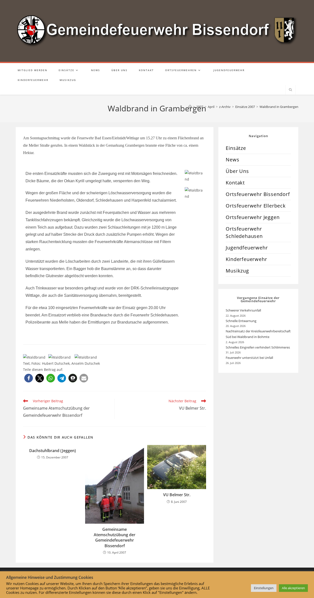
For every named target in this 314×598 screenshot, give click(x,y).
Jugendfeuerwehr (247, 247)
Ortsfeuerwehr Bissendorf (258, 194)
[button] (28, 378)
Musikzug (237, 270)
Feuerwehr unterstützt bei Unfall (249, 357)
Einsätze (236, 148)
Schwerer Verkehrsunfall (244, 310)
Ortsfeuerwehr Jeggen (252, 217)
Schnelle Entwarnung (241, 321)
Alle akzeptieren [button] (293, 588)
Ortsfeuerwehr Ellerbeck (256, 205)
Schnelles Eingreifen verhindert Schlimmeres (258, 347)
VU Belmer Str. (176, 494)
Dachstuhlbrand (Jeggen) (52, 450)
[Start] (190, 106)
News (232, 159)
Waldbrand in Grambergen (279, 106)
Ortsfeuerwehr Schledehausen (244, 232)
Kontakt (235, 182)
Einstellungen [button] (264, 588)
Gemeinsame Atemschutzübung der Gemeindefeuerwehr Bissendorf (114, 537)
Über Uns (237, 171)
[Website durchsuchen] (290, 90)
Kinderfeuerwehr (246, 259)
